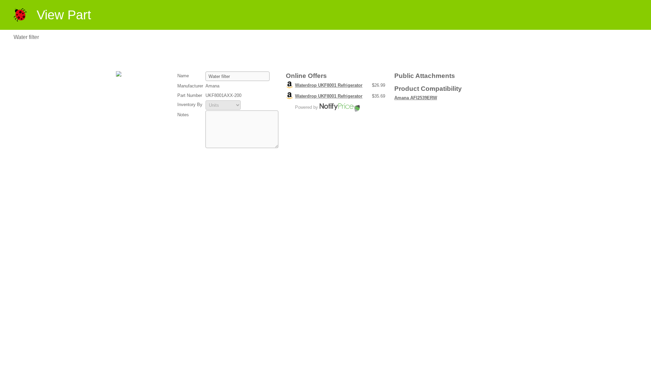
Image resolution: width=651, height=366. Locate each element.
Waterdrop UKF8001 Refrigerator (328, 85)
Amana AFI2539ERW (415, 97)
